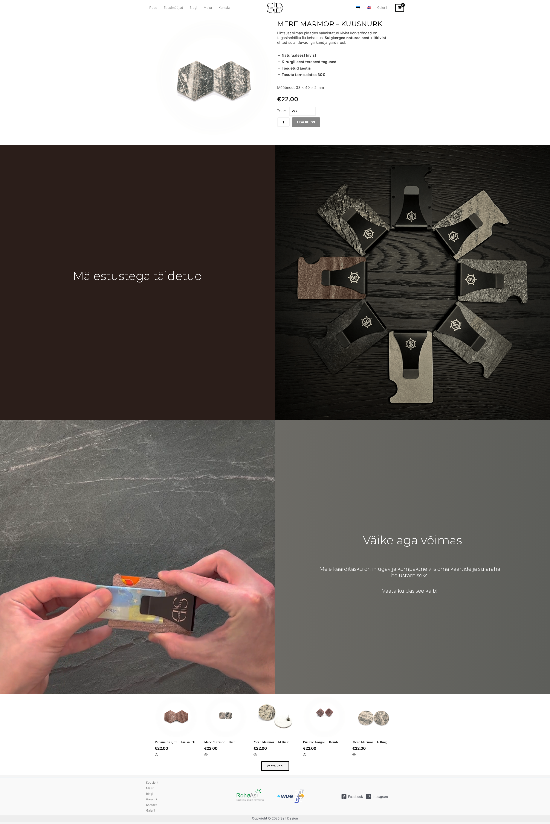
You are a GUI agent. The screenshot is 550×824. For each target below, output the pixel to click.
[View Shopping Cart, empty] (399, 8)
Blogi (193, 8)
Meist (208, 8)
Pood (153, 8)
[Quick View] (156, 755)
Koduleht (152, 782)
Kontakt (224, 8)
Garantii (151, 799)
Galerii (382, 8)
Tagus (281, 110)
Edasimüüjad (173, 8)
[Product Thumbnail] (163, 25)
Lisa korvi (306, 122)
